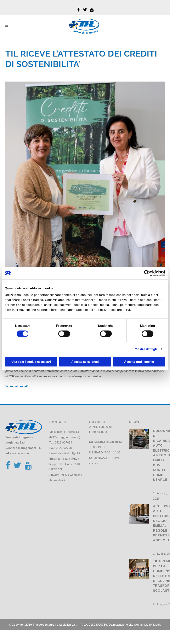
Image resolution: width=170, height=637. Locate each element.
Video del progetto (17, 386)
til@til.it (75, 453)
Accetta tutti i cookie (139, 361)
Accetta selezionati (85, 361)
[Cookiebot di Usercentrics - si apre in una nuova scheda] (147, 273)
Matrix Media (152, 624)
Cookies (75, 474)
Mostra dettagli (146, 349)
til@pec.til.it (56, 464)
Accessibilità (57, 480)
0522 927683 (64, 448)
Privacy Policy (58, 474)
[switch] (64, 334)
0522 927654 (63, 442)
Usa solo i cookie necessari (31, 361)
